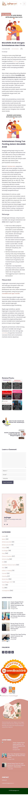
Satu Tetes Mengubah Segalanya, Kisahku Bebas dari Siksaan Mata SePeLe (18, 614)
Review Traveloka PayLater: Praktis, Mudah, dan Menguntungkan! (12, 434)
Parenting (7, 14)
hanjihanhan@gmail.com (8, 783)
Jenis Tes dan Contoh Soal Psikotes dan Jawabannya (16, 421)
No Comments (15, 49)
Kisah (3, 567)
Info (3, 562)
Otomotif (4, 573)
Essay (3, 553)
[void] (4, 524)
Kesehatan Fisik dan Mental (9, 565)
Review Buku (5, 579)
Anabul (4, 536)
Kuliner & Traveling (6, 570)
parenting (16, 61)
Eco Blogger (5, 550)
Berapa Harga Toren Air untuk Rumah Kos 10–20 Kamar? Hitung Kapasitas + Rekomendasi (16, 765)
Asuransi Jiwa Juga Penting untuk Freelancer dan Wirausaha (18, 636)
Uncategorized (6, 590)
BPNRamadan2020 (6, 542)
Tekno (3, 585)
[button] (21, 4)
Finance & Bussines (7, 556)
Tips (3, 588)
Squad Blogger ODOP (7, 582)
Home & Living (5, 559)
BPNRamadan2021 (6, 545)
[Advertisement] (14, 361)
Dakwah (4, 547)
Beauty (4, 539)
